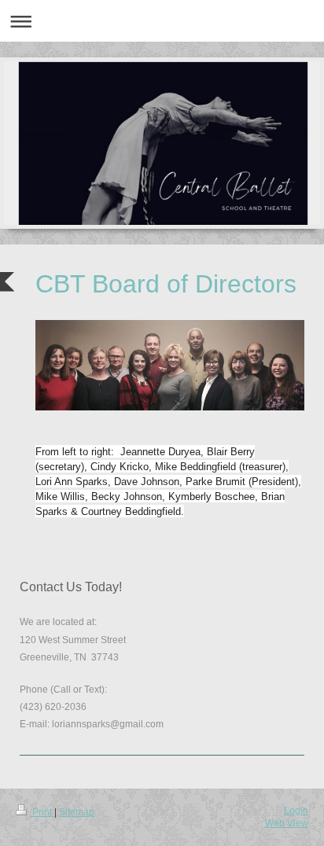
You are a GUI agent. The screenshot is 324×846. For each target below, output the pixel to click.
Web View (286, 823)
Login (296, 810)
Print (42, 812)
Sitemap (76, 812)
